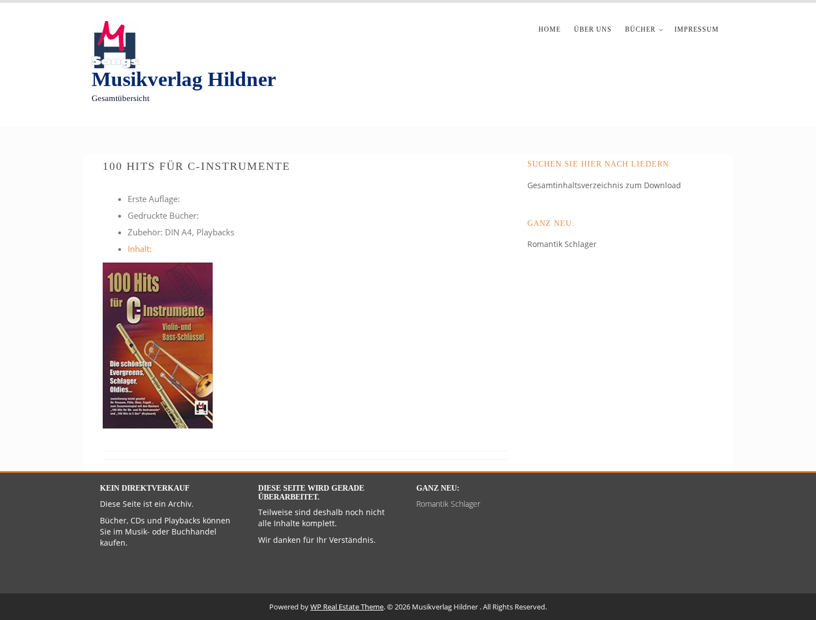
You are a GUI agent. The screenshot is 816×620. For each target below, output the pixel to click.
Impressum (696, 29)
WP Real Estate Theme (347, 607)
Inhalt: (140, 248)
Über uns (593, 29)
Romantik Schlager (562, 244)
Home (549, 29)
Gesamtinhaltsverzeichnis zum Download (604, 185)
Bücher (640, 29)
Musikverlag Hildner (184, 79)
